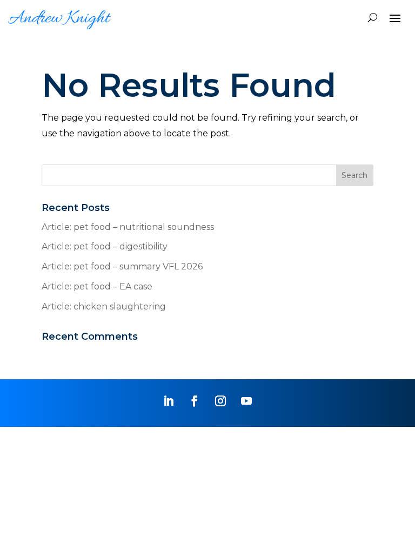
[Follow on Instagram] (220, 401)
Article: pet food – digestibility (105, 246)
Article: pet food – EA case (97, 286)
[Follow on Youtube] (246, 401)
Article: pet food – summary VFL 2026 (122, 266)
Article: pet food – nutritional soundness (128, 227)
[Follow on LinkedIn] (168, 401)
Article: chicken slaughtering (104, 306)
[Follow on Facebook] (194, 401)
